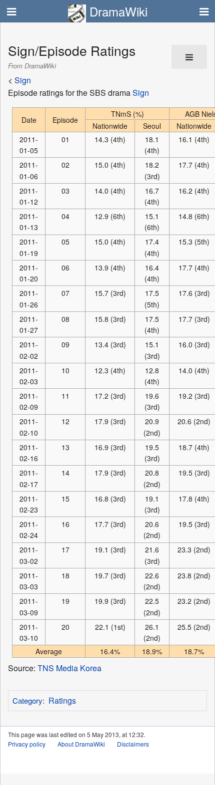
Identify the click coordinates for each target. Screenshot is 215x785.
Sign (22, 80)
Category (27, 700)
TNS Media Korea (70, 668)
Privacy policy (27, 744)
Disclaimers (133, 744)
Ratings (62, 700)
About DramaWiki (81, 744)
